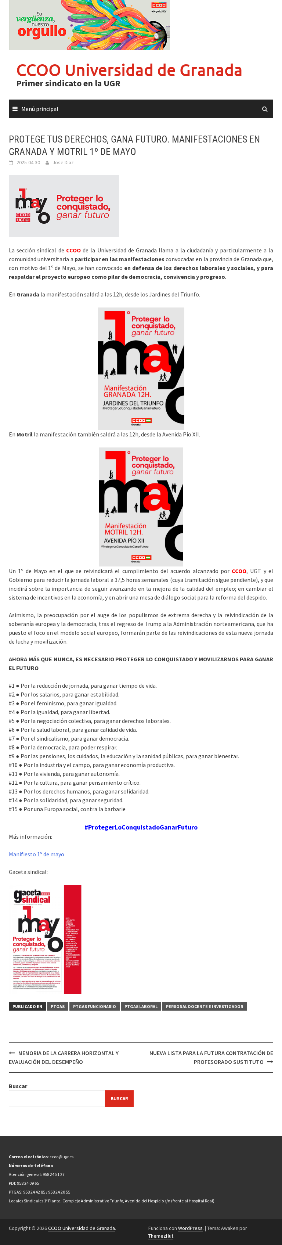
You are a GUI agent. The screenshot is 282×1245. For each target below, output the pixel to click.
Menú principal (39, 108)
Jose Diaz (63, 162)
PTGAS (58, 1006)
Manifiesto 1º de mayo (36, 854)
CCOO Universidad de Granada (129, 70)
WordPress (190, 1228)
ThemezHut (160, 1236)
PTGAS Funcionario (94, 1006)
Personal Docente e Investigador (204, 1006)
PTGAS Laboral (141, 1006)
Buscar (18, 1086)
